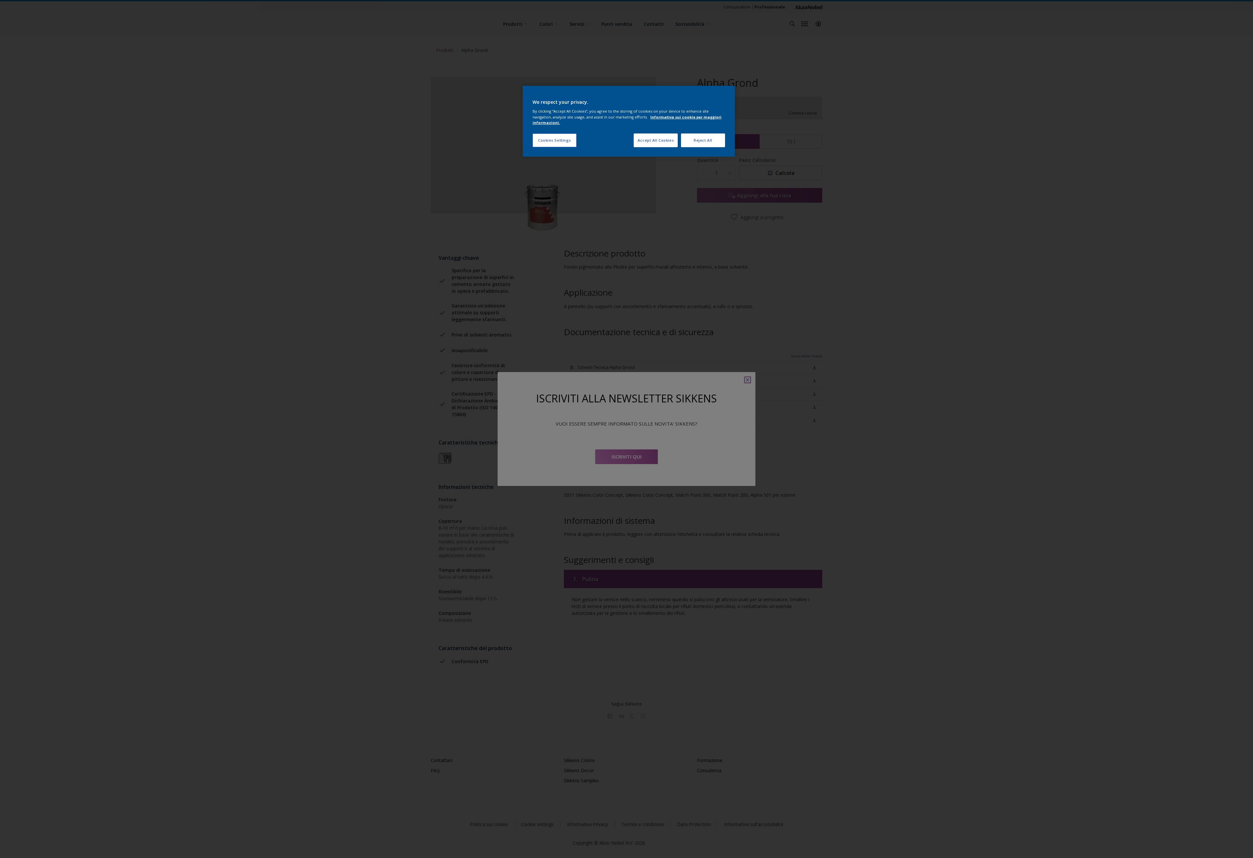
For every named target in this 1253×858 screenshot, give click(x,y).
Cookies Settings (554, 140)
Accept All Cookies (656, 140)
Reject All (703, 140)
